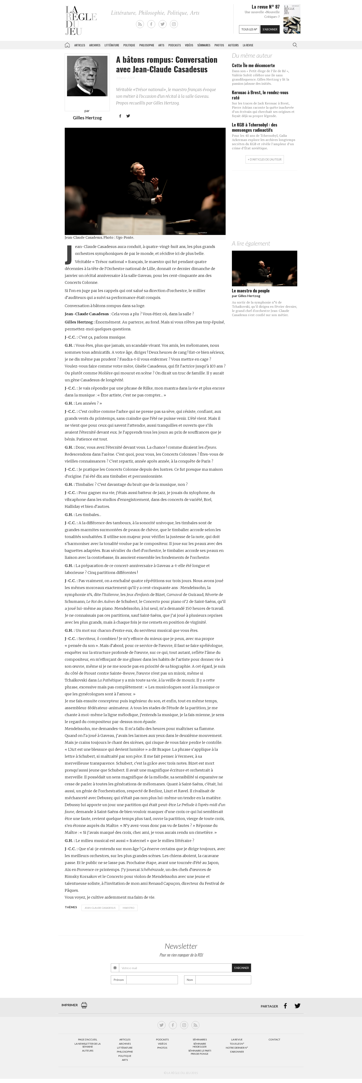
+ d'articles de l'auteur (265, 159)
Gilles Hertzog (87, 117)
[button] (294, 45)
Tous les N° (237, 1043)
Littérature (112, 45)
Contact (274, 1039)
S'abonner (270, 29)
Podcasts (174, 45)
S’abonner (237, 1051)
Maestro (128, 907)
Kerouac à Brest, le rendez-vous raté (260, 95)
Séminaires (203, 45)
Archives (94, 45)
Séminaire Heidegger (200, 1045)
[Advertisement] (264, 206)
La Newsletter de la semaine (88, 1045)
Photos (219, 45)
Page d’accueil (87, 1039)
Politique (129, 45)
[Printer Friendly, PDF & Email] (84, 1007)
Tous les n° (249, 29)
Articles (79, 45)
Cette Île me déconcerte (253, 65)
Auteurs (233, 45)
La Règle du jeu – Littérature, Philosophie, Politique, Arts (67, 44)
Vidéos (189, 45)
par (246, 296)
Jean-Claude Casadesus (100, 907)
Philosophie (146, 45)
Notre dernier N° (237, 1047)
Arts (161, 45)
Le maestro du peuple (251, 290)
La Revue (237, 1039)
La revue (248, 45)
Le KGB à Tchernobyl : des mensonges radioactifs (254, 127)
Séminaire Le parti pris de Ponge (199, 1052)
